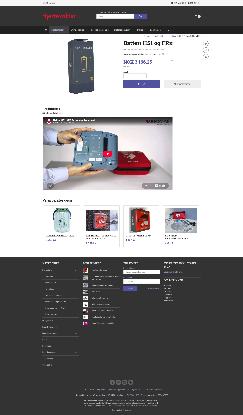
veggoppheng (47, 365)
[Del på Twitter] (206, 43)
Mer (169, 30)
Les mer (129, 405)
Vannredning (47, 359)
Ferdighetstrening (100, 30)
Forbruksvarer (50, 289)
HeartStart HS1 (51, 276)
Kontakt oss (169, 300)
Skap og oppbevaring (53, 295)
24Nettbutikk (126, 410)
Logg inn (167, 297)
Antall (125, 72)
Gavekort (168, 294)
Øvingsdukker (77, 30)
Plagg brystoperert (49, 352)
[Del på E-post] (206, 56)
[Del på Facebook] (206, 50)
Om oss (167, 291)
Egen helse (155, 30)
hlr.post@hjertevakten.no (119, 12)
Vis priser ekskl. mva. (173, 272)
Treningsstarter (51, 314)
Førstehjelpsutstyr (121, 30)
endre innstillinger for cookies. (147, 405)
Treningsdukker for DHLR (55, 308)
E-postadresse (129, 268)
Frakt (85, 389)
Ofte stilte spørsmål (153, 389)
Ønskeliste (184, 84)
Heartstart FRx (51, 283)
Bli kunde (168, 288)
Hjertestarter (57, 30)
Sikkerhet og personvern (118, 389)
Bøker (140, 30)
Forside (147, 36)
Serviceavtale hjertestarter (55, 302)
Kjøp (144, 84)
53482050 (102, 12)
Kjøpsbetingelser (97, 389)
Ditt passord (128, 278)
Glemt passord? (154, 289)
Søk (140, 16)
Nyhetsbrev (137, 389)
